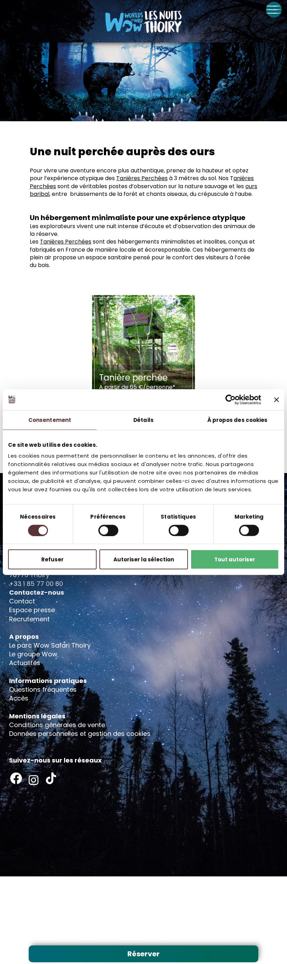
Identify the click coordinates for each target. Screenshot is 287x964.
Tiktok (51, 778)
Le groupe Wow (33, 654)
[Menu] (274, 10)
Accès (18, 698)
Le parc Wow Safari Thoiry (50, 645)
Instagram (33, 780)
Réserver (143, 954)
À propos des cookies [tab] (237, 419)
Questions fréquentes (43, 689)
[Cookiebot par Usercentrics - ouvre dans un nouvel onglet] (230, 399)
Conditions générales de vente (57, 724)
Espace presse (32, 610)
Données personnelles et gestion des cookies (79, 733)
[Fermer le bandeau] (276, 399)
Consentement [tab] (49, 419)
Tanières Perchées (142, 178)
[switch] (108, 530)
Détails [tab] (143, 419)
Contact (22, 601)
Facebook (16, 778)
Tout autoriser (234, 559)
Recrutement (29, 619)
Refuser (52, 559)
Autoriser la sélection (143, 559)
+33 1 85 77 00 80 (36, 583)
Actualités (24, 662)
